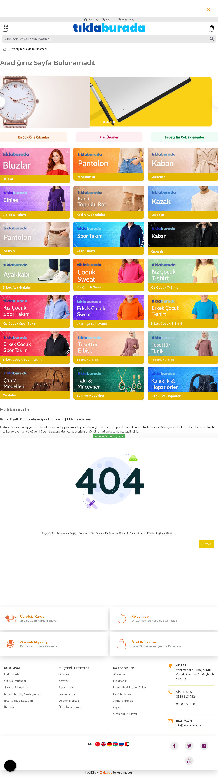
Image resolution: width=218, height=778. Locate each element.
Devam (206, 544)
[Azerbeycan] (115, 744)
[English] (103, 744)
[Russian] (121, 744)
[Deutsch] (109, 744)
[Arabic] (127, 744)
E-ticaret (106, 773)
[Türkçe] (97, 744)
